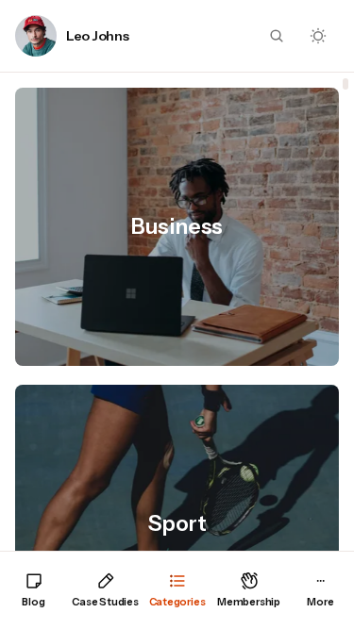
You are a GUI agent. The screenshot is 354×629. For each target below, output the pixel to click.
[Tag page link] (177, 227)
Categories (177, 601)
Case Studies (105, 601)
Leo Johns (97, 36)
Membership (248, 601)
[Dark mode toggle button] (318, 36)
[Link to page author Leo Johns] (36, 36)
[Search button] (276, 36)
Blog (33, 601)
